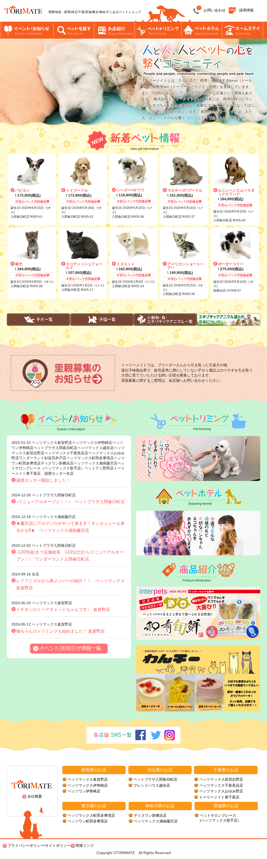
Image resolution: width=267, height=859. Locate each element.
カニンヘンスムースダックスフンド (236, 192)
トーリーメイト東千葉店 (219, 797)
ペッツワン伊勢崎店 (84, 791)
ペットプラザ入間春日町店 (155, 779)
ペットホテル (202, 30)
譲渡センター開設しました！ (43, 480)
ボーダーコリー (231, 264)
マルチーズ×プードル (184, 190)
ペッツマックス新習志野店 (221, 779)
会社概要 (34, 796)
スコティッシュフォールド (84, 266)
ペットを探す (74, 30)
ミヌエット (126, 264)
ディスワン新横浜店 (150, 815)
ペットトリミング (157, 30)
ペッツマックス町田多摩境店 (91, 815)
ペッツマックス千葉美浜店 (221, 785)
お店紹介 (114, 30)
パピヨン (22, 190)
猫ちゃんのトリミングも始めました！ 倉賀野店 (60, 631)
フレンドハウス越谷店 (152, 785)
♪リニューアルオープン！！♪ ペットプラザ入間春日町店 (70, 501)
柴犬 (18, 264)
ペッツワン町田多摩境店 (88, 821)
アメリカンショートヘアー (185, 266)
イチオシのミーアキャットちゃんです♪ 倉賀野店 (63, 609)
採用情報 (246, 10)
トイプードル (77, 190)
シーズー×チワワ (130, 190)
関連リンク (85, 845)
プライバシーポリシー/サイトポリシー (39, 845)
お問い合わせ (215, 10)
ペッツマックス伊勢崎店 (88, 785)
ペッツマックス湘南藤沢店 (156, 821)
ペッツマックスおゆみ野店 (221, 791)
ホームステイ (242, 30)
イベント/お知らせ (27, 30)
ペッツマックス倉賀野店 (88, 779)
